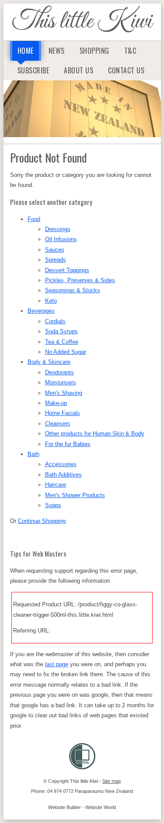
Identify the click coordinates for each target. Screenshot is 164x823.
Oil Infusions (61, 239)
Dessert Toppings (67, 270)
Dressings (57, 229)
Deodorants (59, 372)
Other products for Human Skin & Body (94, 433)
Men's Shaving (63, 393)
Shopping (94, 50)
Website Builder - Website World (82, 807)
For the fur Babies (68, 444)
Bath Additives (63, 474)
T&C (130, 50)
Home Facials (62, 413)
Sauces (54, 249)
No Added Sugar (65, 352)
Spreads (55, 259)
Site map (111, 781)
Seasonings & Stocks (72, 290)
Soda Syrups (61, 331)
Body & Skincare (49, 362)
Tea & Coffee (61, 342)
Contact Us (126, 70)
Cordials (55, 321)
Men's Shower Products (75, 495)
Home (25, 50)
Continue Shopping (42, 521)
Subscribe (33, 70)
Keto (51, 300)
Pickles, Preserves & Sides (80, 280)
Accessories (61, 464)
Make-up (56, 403)
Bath (33, 454)
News (57, 50)
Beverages (41, 311)
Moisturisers (60, 382)
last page (56, 664)
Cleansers (57, 423)
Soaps (53, 505)
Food (34, 219)
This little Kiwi (82, 22)
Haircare (55, 484)
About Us (78, 70)
